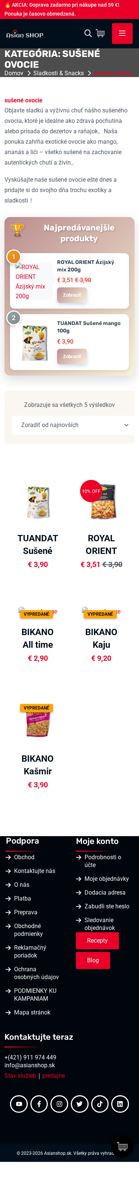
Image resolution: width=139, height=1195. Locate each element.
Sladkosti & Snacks (58, 73)
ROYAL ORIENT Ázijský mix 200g (85, 266)
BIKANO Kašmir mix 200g (37, 771)
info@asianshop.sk (29, 1065)
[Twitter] (80, 1104)
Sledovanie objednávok (100, 924)
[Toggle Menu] (122, 33)
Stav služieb (20, 1075)
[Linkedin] (120, 1104)
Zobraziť (72, 295)
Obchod (24, 857)
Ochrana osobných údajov (36, 973)
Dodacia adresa (105, 892)
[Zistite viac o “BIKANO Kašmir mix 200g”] (63, 721)
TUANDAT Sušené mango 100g (88, 327)
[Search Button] (88, 33)
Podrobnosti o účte (103, 861)
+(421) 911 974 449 (30, 1057)
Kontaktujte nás (34, 870)
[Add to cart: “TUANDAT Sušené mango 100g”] (63, 500)
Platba (22, 898)
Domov (13, 73)
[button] (63, 519)
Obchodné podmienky (28, 929)
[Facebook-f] (39, 1104)
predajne (53, 1075)
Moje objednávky (107, 878)
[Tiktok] (100, 1104)
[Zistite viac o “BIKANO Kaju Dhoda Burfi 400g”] (126, 610)
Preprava (25, 912)
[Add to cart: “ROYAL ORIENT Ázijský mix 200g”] (126, 500)
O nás (21, 884)
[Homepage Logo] (24, 32)
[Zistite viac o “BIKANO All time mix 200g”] (63, 610)
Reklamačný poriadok (30, 951)
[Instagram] (59, 1104)
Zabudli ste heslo (107, 906)
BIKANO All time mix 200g (37, 645)
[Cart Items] (102, 33)
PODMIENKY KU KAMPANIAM (35, 994)
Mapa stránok (32, 1012)
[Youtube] (19, 1104)
